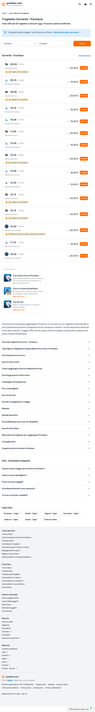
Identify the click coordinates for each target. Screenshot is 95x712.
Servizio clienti (7, 622)
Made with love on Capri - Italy (13, 694)
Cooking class (7, 571)
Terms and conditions (10, 688)
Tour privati (18, 302)
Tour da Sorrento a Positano (26, 275)
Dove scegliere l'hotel (10, 598)
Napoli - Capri (51, 513)
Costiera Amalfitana (9, 649)
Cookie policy (38, 688)
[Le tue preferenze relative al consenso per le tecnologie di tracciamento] (91, 708)
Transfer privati (7, 541)
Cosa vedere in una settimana (13, 584)
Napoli (4, 658)
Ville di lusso (6, 604)
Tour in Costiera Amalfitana (25, 288)
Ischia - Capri (31, 519)
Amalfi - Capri (31, 513)
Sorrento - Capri (70, 513)
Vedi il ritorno (85, 55)
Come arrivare (7, 534)
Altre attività (6, 587)
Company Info (40, 684)
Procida (5, 665)
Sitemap (51, 684)
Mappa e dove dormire (10, 554)
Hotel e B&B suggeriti (10, 601)
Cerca (82, 43)
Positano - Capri (11, 513)
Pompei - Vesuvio (8, 668)
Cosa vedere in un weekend (12, 581)
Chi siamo (5, 631)
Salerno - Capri (11, 519)
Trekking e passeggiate (11, 574)
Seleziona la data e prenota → (67, 32)
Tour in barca (7, 568)
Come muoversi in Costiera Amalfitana (16, 537)
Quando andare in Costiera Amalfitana (16, 557)
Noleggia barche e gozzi (11, 550)
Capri (4, 652)
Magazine (5, 625)
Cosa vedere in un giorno (11, 577)
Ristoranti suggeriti (9, 608)
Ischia (4, 662)
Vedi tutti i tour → (20, 296)
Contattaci (6, 635)
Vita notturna (7, 611)
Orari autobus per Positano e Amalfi (15, 547)
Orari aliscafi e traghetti (11, 544)
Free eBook (6, 628)
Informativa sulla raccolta (80, 709)
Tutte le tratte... (51, 519)
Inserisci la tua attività (10, 638)
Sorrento (5, 655)
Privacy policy (26, 688)
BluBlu (10, 680)
